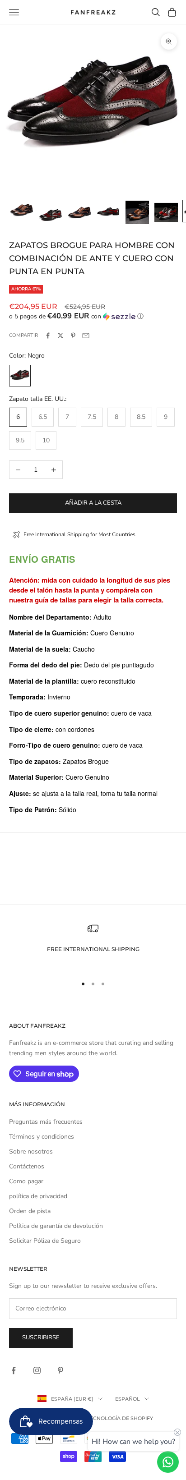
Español (127, 1399)
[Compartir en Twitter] (60, 335)
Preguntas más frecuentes (46, 1121)
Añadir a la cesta (93, 503)
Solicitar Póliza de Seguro (45, 1240)
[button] (93, 316)
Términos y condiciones (41, 1136)
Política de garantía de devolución (56, 1226)
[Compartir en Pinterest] (73, 335)
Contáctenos (26, 1166)
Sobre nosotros (31, 1151)
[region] (93, 945)
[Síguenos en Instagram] (37, 1370)
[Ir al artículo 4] (108, 212)
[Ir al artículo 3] (79, 212)
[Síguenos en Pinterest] (60, 1370)
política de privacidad (38, 1196)
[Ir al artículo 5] (137, 212)
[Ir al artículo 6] (166, 212)
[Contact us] (168, 1462)
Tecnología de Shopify (120, 1418)
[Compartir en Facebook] (47, 335)
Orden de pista (30, 1211)
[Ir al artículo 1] (21, 211)
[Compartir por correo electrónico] (85, 335)
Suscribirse (41, 1337)
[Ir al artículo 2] (50, 212)
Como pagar (26, 1181)
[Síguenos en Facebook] (13, 1370)
